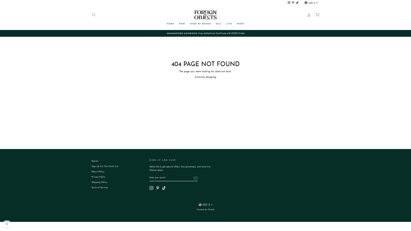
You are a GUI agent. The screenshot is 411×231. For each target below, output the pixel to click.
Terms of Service (100, 187)
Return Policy (98, 171)
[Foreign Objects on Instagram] (151, 188)
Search (95, 161)
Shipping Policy (99, 182)
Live (229, 23)
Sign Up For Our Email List (105, 166)
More (240, 23)
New (182, 23)
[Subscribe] (195, 178)
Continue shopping (205, 77)
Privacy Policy (98, 176)
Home (170, 23)
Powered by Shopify (205, 209)
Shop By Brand (200, 23)
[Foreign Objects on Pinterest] (158, 188)
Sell (219, 23)
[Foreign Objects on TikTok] (164, 188)
